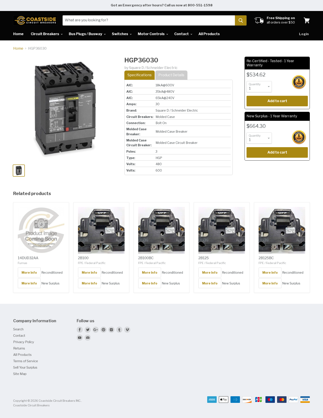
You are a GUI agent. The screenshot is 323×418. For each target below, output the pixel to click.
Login (304, 34)
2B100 (83, 258)
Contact (181, 34)
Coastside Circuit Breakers (31, 405)
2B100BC (146, 258)
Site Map (20, 374)
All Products (209, 34)
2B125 (203, 258)
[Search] (241, 20)
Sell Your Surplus (25, 367)
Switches (120, 34)
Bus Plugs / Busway (86, 34)
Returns (19, 348)
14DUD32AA (28, 258)
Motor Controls (151, 34)
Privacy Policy (23, 342)
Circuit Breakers (45, 34)
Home (18, 34)
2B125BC (266, 258)
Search (18, 329)
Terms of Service (25, 361)
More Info (29, 272)
